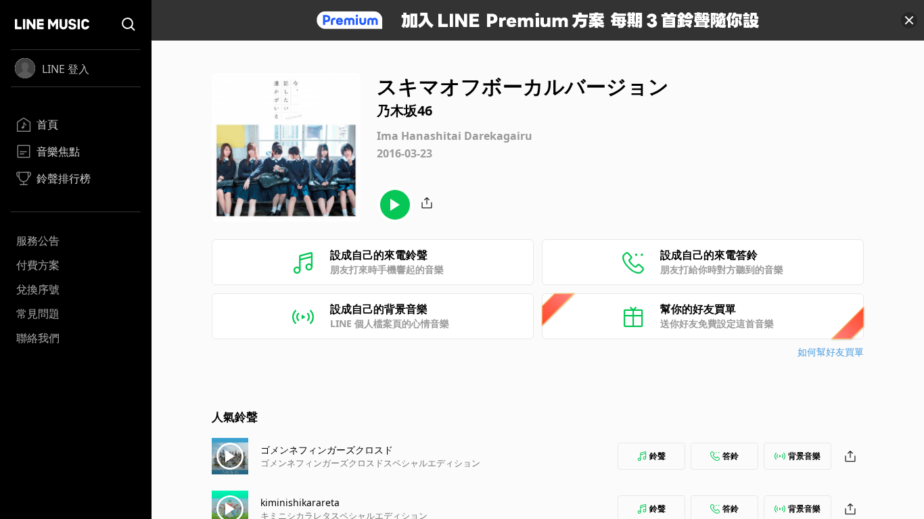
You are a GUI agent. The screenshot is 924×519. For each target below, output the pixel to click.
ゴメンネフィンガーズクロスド (326, 449)
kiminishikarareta (300, 502)
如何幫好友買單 (831, 351)
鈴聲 (657, 456)
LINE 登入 (65, 68)
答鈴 (730, 456)
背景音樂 (804, 456)
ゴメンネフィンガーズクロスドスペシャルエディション (370, 463)
